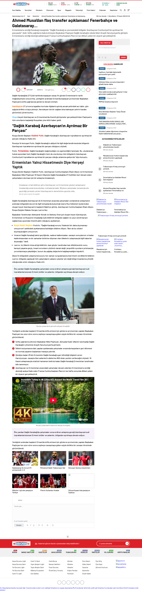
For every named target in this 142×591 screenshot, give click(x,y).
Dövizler (70, 564)
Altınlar (70, 561)
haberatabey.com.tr (18, 16)
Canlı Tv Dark (35, 561)
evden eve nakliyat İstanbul (46, 588)
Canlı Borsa (53, 561)
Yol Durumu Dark (18, 570)
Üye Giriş (99, 561)
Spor (59, 10)
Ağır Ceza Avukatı (29, 588)
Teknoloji (79, 10)
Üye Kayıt (99, 564)
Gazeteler (113, 10)
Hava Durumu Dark (19, 564)
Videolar (102, 10)
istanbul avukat (16, 588)
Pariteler (96, 551)
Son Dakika (16, 10)
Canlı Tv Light (17, 574)
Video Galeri (86, 564)
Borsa (14, 551)
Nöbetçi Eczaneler (37, 570)
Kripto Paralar (124, 551)
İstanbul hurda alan (105, 588)
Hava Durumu (56, 551)
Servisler (28, 10)
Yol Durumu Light (18, 567)
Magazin (68, 10)
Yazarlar (85, 567)
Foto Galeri (91, 10)
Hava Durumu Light (19, 561)
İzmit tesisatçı (129, 588)
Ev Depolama (5, 588)
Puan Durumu (71, 551)
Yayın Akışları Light (37, 564)
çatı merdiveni (118, 588)
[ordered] (39, 525)
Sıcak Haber (86, 574)
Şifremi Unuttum (102, 567)
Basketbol (36, 16)
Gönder (19, 525)
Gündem (39, 10)
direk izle (87, 588)
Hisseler (84, 551)
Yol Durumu (108, 551)
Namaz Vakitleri (27, 551)
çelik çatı (94, 588)
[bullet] (42, 525)
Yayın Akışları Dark (37, 567)
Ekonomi (49, 10)
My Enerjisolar (78, 588)
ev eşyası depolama (64, 588)
